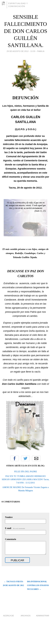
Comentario (10, 539)
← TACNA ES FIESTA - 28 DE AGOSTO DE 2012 (13, 583)
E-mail (15, 528)
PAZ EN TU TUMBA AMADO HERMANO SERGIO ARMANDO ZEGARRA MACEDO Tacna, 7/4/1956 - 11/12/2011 (25, 479)
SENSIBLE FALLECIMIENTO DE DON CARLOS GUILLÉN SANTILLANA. (25, 31)
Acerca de (8, 616)
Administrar (42, 616)
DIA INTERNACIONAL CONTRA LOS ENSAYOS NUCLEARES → (38, 585)
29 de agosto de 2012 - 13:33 (21, 51)
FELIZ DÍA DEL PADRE (25, 471)
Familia (40, 51)
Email (36, 458)
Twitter (25, 458)
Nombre (9, 517)
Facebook (14, 458)
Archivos (25, 616)
